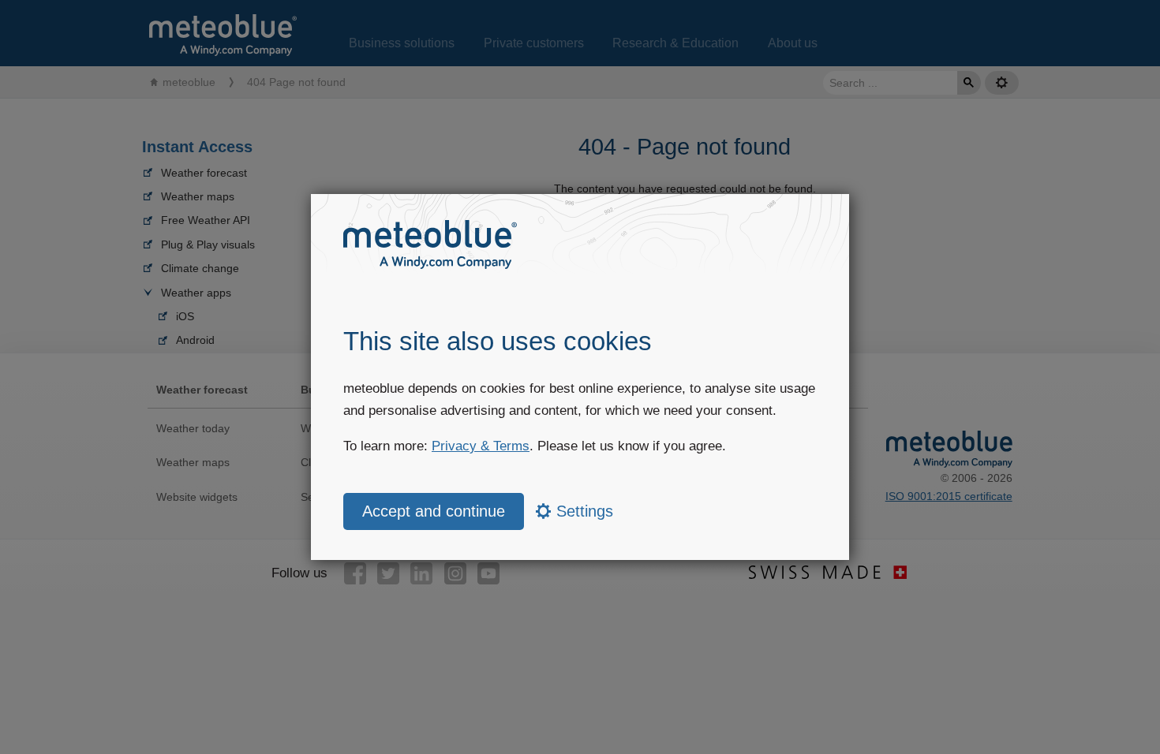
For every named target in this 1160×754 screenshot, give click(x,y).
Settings (582, 511)
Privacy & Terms (480, 446)
